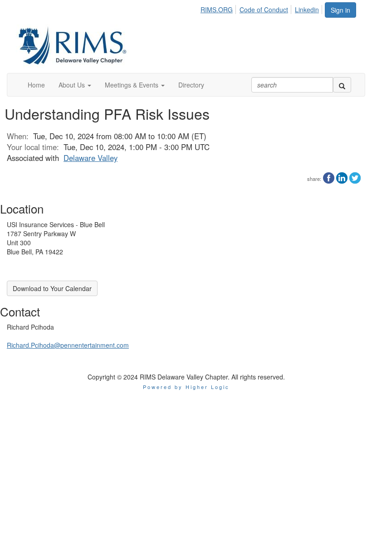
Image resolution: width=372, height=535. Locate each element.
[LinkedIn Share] (342, 176)
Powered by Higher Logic (186, 386)
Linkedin (307, 9)
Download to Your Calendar (52, 288)
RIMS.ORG (217, 9)
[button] (75, 84)
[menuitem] (219, 8)
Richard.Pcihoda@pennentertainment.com (68, 345)
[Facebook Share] (328, 176)
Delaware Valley (90, 157)
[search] (342, 84)
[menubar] (262, 8)
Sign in (340, 10)
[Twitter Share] (355, 176)
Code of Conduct (264, 9)
